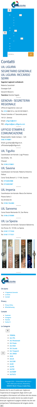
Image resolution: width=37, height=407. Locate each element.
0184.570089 (9, 215)
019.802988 (8, 181)
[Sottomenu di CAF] (15, 31)
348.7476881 (6, 139)
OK (2, 406)
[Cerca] (31, 54)
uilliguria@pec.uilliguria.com (15, 124)
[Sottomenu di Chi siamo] (20, 15)
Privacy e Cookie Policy (23, 386)
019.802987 (8, 184)
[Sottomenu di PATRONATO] (21, 39)
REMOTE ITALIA (11, 386)
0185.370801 (9, 164)
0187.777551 (9, 234)
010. (5, 111)
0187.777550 (9, 231)
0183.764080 (9, 203)
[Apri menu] (5, 32)
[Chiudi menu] (9, 10)
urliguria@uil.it (11, 121)
